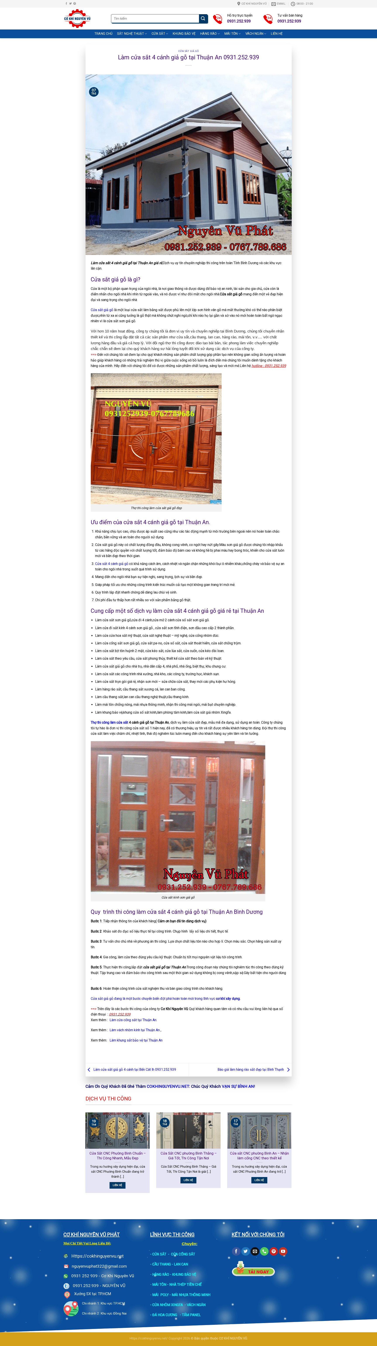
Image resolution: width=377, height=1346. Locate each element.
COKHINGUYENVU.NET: (168, 1086)
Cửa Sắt (158, 34)
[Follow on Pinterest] (74, 3)
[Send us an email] (255, 1251)
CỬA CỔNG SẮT (183, 1254)
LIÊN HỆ (277, 34)
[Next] (292, 1155)
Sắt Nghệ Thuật (130, 34)
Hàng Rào (208, 34)
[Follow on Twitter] (70, 3)
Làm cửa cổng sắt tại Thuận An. (133, 1020)
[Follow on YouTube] (283, 1251)
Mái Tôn (231, 34)
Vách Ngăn (254, 34)
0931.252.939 (86, 1285)
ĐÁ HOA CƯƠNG (164, 1315)
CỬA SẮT (159, 1254)
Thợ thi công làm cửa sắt (109, 722)
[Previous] (84, 1155)
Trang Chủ (103, 34)
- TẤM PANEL (190, 1315)
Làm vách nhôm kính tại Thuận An (135, 1030)
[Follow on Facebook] (66, 3)
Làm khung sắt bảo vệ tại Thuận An (136, 1040)
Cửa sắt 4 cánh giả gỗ (111, 564)
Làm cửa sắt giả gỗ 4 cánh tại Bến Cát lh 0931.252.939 (134, 1069)
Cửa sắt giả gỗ (188, 51)
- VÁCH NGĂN (195, 1305)
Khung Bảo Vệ (184, 34)
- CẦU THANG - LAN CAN (169, 1264)
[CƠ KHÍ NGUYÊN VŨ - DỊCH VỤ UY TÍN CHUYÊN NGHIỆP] (84, 18)
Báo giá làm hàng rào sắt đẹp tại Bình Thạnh (251, 1069)
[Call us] (264, 1251)
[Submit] (203, 18)
